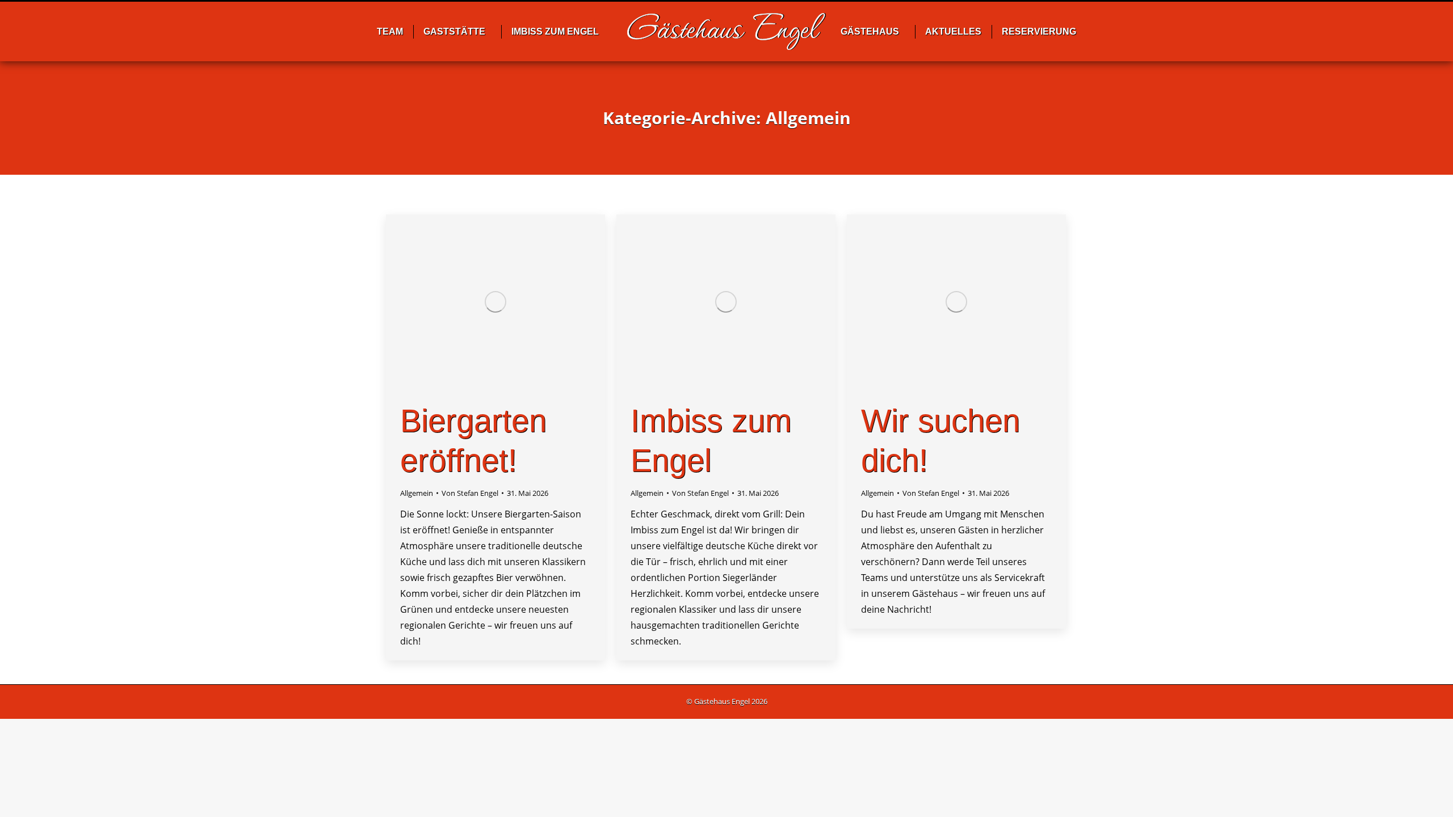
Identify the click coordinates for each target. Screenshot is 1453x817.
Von (470, 493)
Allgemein (416, 493)
